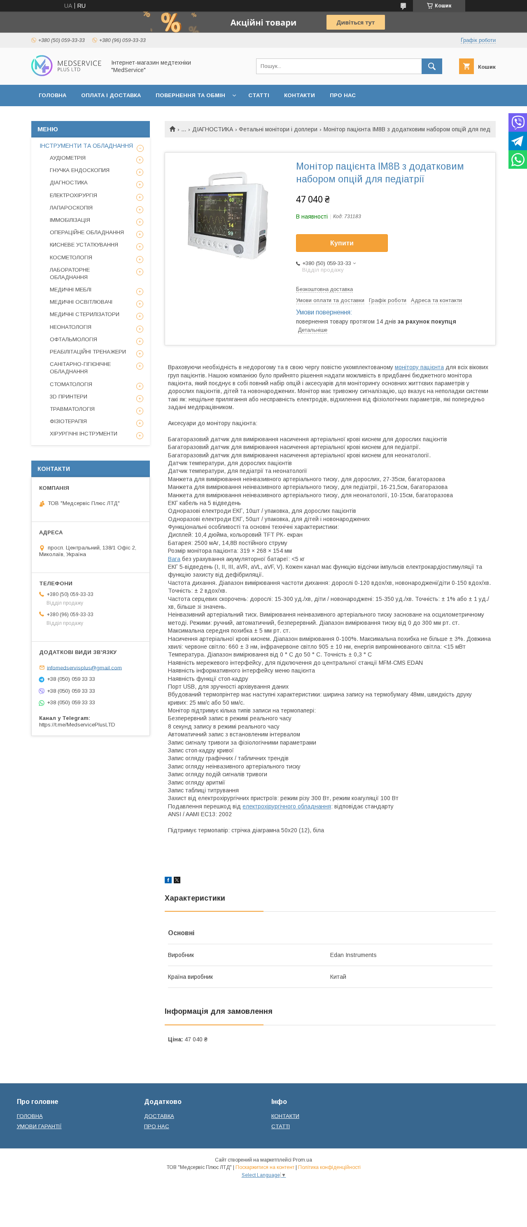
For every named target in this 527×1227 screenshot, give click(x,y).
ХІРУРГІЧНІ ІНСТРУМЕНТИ (83, 434)
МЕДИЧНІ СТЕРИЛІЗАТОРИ (84, 314)
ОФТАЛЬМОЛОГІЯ (73, 339)
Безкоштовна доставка (324, 289)
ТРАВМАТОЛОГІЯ (72, 409)
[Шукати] (432, 66)
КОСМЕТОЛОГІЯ (71, 257)
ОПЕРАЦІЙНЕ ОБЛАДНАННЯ (87, 232)
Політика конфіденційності (329, 1167)
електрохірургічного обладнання (287, 806)
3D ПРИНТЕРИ (68, 396)
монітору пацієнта (419, 367)
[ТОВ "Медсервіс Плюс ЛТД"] (66, 74)
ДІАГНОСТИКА (212, 129)
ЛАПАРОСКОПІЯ (71, 208)
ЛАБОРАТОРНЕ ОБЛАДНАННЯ (70, 273)
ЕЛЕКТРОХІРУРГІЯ (73, 195)
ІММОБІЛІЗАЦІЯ (70, 220)
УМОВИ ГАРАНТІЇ (39, 1126)
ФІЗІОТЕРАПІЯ (68, 421)
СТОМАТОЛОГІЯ (71, 384)
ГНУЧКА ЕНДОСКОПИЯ (80, 170)
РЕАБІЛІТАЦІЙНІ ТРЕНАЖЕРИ (88, 352)
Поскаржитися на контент (265, 1167)
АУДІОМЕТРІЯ (68, 158)
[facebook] (168, 881)
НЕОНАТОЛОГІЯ (70, 327)
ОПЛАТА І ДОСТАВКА (111, 95)
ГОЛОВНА (52, 95)
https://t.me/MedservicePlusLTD (77, 725)
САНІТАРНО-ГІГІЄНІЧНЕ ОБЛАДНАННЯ (80, 368)
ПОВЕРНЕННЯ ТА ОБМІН (190, 95)
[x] (177, 881)
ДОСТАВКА (159, 1116)
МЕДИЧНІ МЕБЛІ (70, 289)
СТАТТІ (258, 95)
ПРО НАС (343, 95)
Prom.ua (302, 1160)
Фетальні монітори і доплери (278, 129)
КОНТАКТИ (299, 95)
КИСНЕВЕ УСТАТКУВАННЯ (84, 245)
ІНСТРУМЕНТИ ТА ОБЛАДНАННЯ (86, 145)
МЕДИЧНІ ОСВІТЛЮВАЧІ (81, 302)
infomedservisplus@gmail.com (84, 667)
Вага (174, 559)
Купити (342, 243)
